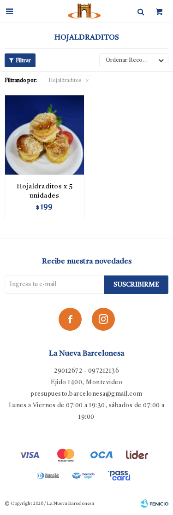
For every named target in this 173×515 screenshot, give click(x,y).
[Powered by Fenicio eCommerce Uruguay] (154, 503)
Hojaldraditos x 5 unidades (45, 191)
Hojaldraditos (65, 80)
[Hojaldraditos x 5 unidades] (44, 135)
